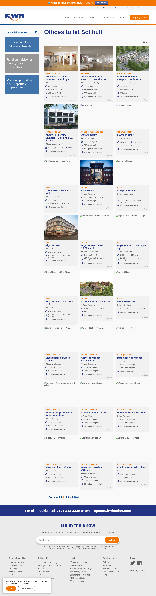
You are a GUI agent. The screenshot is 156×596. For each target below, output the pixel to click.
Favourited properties (17, 32)
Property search (139, 17)
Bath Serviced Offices (129, 357)
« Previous (52, 497)
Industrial (107, 565)
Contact (122, 17)
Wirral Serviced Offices (94, 412)
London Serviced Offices (131, 467)
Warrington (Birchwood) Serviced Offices (59, 414)
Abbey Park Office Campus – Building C (57, 78)
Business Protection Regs (81, 569)
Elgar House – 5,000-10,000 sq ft (93, 247)
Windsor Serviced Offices (132, 412)
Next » (77, 497)
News (129, 8)
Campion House (126, 190)
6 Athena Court (125, 135)
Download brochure (141, 8)
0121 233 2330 (68, 511)
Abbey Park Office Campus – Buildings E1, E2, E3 (59, 138)
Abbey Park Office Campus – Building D (93, 78)
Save (74, 100)
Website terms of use (79, 562)
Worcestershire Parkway (95, 301)
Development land (111, 572)
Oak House (87, 190)
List (146, 42)
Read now (101, 3)
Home (66, 17)
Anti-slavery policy (78, 572)
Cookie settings (27, 588)
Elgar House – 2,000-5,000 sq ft (132, 247)
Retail (105, 575)
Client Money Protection (80, 575)
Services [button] (92, 17)
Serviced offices (110, 569)
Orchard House (126, 301)
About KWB (107, 8)
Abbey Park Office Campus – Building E (129, 78)
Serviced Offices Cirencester (91, 359)
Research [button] (107, 17)
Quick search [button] (93, 8)
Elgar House (52, 245)
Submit (112, 540)
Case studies (119, 8)
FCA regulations (77, 581)
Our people (78, 17)
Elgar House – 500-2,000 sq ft (59, 303)
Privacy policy (76, 565)
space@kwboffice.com (112, 511)
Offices (106, 562)
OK (11, 588)
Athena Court (89, 135)
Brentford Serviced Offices (92, 469)
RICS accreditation (78, 578)
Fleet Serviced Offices (58, 467)
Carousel (142, 571)
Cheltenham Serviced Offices (57, 359)
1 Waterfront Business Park (58, 192)
